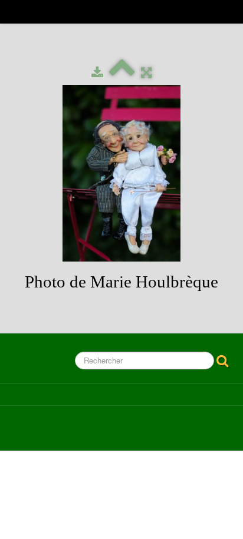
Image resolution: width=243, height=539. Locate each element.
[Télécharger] (97, 73)
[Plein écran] (146, 73)
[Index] (122, 73)
